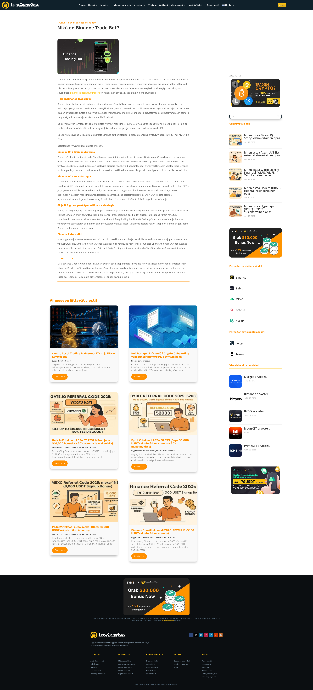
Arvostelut (138, 5)
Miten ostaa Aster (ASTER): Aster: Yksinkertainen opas (262, 153)
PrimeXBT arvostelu (257, 446)
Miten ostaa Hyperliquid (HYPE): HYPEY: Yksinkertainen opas (260, 209)
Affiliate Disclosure (168, 620)
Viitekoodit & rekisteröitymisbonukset (165, 5)
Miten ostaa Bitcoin (125, 661)
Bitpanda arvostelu (256, 394)
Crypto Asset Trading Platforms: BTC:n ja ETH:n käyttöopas (83, 355)
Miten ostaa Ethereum (126, 664)
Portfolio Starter (152, 667)
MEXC (239, 299)
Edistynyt (93, 667)
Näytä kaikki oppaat (125, 674)
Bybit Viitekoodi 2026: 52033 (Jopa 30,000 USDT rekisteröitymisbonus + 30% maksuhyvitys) (160, 443)
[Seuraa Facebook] (191, 635)
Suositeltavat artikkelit (61, 361)
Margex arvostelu (256, 377)
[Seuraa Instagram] (206, 635)
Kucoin (240, 320)
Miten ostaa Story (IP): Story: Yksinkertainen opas (262, 136)
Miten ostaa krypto (122, 5)
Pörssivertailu (151, 670)
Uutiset (91, 5)
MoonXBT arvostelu (257, 428)
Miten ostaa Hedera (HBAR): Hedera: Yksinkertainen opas (262, 191)
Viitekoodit (178, 667)
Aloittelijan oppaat (97, 661)
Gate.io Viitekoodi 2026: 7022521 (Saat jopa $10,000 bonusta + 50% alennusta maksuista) (82, 442)
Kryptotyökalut (195, 5)
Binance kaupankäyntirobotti (85, 92)
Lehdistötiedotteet (181, 664)
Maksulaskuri (151, 664)
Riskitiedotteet (207, 670)
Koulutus (104, 5)
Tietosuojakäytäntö (209, 677)
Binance (241, 277)
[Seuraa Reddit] (216, 635)
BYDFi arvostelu (254, 411)
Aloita (281, 5)
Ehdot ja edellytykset (209, 674)
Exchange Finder (152, 661)
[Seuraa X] (196, 635)
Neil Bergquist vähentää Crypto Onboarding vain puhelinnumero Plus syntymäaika (160, 355)
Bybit (239, 288)
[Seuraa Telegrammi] (211, 635)
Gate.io (240, 310)
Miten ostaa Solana (125, 667)
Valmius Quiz (151, 674)
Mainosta (205, 667)
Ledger (240, 343)
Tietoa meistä (213, 5)
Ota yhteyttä (206, 664)
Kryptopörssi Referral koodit (64, 447)
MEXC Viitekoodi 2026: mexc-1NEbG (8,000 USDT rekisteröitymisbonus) (80, 528)
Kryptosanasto (95, 670)
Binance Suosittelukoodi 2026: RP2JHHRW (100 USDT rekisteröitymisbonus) (162, 532)
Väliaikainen (94, 664)
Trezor (240, 354)
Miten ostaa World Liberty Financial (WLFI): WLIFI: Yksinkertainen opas (261, 172)
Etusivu (82, 5)
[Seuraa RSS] (221, 635)
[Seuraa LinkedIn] (201, 635)
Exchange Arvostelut (97, 674)
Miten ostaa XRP (124, 670)
